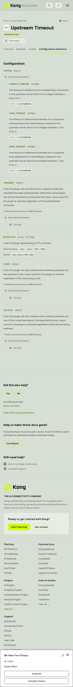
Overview (8, 49)
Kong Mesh (44, 558)
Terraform (44, 599)
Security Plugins (12, 599)
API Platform (10, 549)
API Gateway (11, 553)
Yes (8, 393)
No (18, 393)
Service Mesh (11, 563)
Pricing (7, 572)
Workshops (10, 645)
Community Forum (13, 625)
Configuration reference (53, 49)
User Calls (9, 640)
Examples (21, 49)
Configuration (13, 63)
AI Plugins (9, 585)
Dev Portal (9, 568)
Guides (32, 49)
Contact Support (17, 468)
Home (6, 20)
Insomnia (43, 563)
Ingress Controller (48, 572)
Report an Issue (11, 405)
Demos (7, 635)
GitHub (7, 630)
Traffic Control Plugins (16, 604)
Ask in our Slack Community (22, 464)
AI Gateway (10, 558)
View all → (9, 608)
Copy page (14, 40)
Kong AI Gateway (48, 553)
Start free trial (19, 526)
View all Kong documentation (18, 412)
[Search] (49, 5)
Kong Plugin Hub (19, 20)
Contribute (12, 443)
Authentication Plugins (16, 594)
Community (10, 621)
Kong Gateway (46, 549)
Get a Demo (41, 526)
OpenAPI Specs (47, 568)
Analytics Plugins (13, 589)
